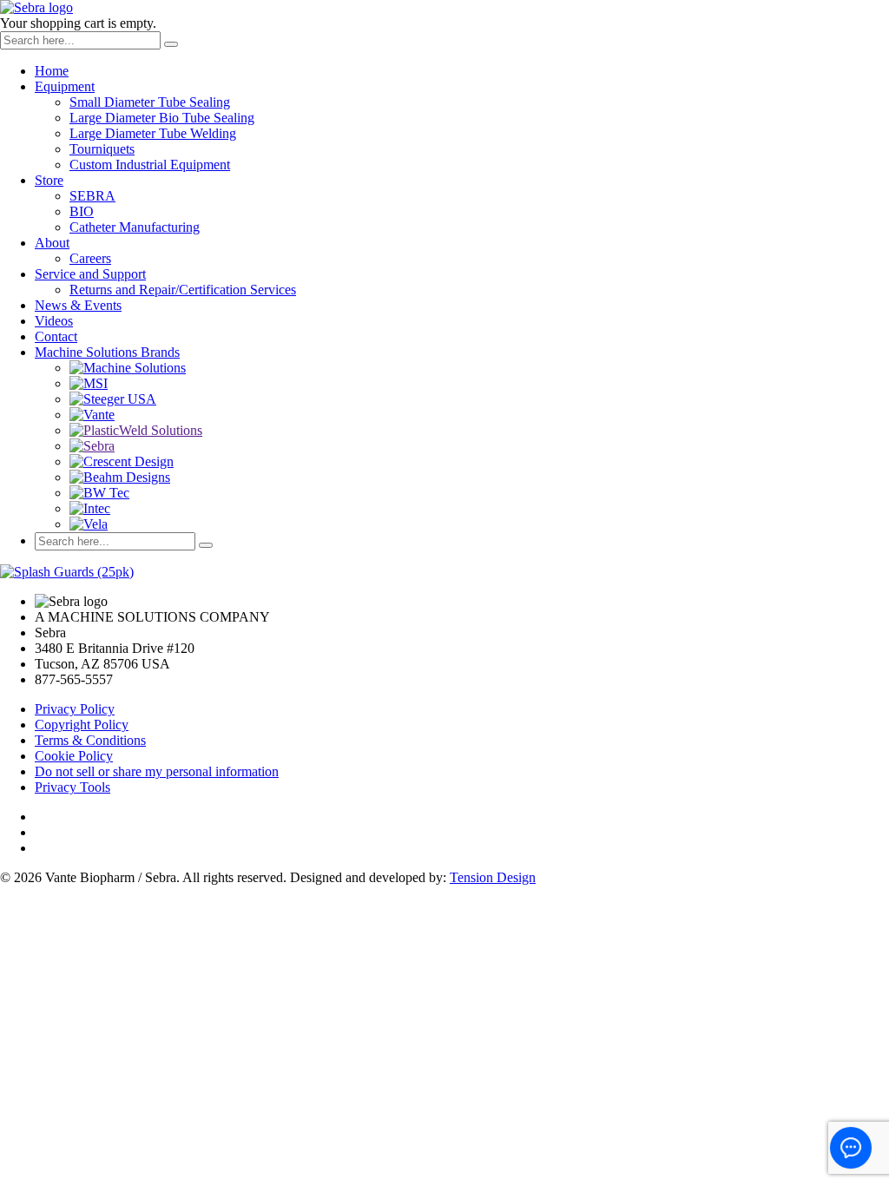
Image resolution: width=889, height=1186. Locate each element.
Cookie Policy (74, 755)
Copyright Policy (81, 724)
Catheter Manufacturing (134, 227)
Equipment (65, 86)
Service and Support (90, 274)
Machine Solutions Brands (107, 352)
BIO (81, 211)
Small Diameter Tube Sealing (149, 102)
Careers (90, 258)
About (52, 242)
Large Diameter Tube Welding (152, 133)
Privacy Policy (75, 709)
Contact (56, 336)
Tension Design (493, 877)
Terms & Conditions (90, 740)
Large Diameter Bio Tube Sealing (161, 117)
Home (52, 70)
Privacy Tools (72, 787)
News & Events (78, 305)
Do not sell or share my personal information (157, 771)
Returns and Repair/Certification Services (182, 289)
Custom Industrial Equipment (149, 164)
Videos (54, 320)
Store (49, 180)
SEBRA (92, 195)
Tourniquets (102, 149)
